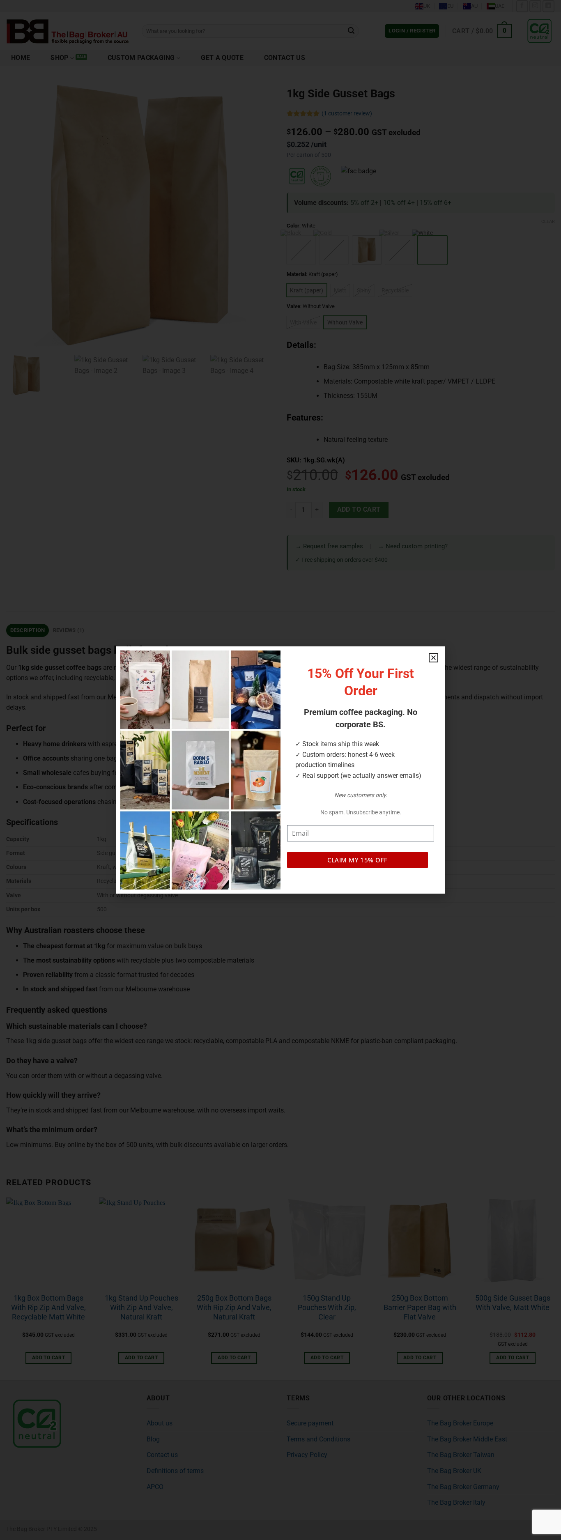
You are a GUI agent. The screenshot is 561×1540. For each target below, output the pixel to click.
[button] (433, 658)
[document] (280, 770)
